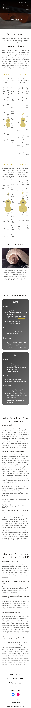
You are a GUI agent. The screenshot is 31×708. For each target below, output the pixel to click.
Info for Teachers (15, 699)
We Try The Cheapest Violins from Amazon (14, 499)
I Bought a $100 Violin (8, 505)
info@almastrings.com (15, 683)
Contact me (7, 280)
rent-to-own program (16, 67)
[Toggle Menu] (27, 10)
